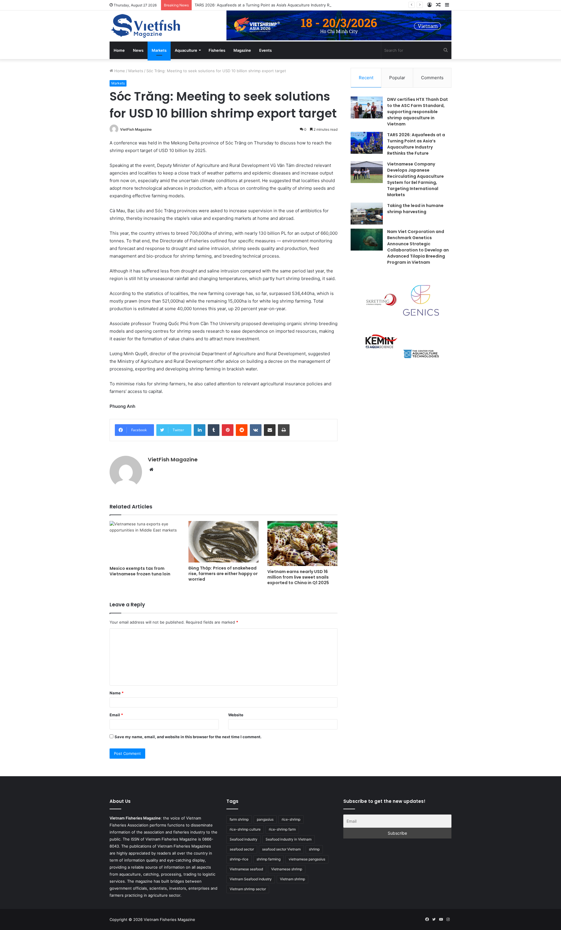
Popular (397, 77)
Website (235, 714)
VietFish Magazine (136, 129)
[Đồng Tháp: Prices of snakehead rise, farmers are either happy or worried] (223, 541)
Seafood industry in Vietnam (288, 839)
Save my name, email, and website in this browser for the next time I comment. (188, 736)
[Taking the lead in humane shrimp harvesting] (367, 214)
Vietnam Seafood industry (251, 879)
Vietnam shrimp (292, 879)
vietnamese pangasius (307, 859)
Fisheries (217, 50)
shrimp (314, 849)
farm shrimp (239, 819)
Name (117, 693)
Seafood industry (243, 839)
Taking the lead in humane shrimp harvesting (415, 209)
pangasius (265, 819)
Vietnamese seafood (246, 869)
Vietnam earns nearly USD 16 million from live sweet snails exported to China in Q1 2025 (298, 577)
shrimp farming (268, 859)
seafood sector (242, 849)
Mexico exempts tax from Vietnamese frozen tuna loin (140, 571)
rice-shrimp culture (245, 829)
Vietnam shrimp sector (248, 889)
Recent (366, 77)
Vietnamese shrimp (286, 869)
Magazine (242, 50)
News (138, 50)
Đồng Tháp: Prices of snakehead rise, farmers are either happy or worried (223, 573)
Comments (432, 77)
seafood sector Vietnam (281, 849)
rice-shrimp (291, 819)
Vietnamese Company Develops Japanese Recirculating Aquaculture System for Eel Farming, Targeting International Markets (415, 179)
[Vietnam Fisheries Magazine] (146, 26)
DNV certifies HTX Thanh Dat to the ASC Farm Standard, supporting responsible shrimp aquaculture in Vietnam (417, 111)
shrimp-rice (239, 859)
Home (119, 50)
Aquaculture (186, 50)
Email (116, 714)
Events (265, 50)
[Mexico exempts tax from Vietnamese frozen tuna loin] (145, 542)
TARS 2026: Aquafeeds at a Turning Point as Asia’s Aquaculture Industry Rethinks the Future (279, 5)
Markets (159, 50)
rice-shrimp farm (282, 829)
